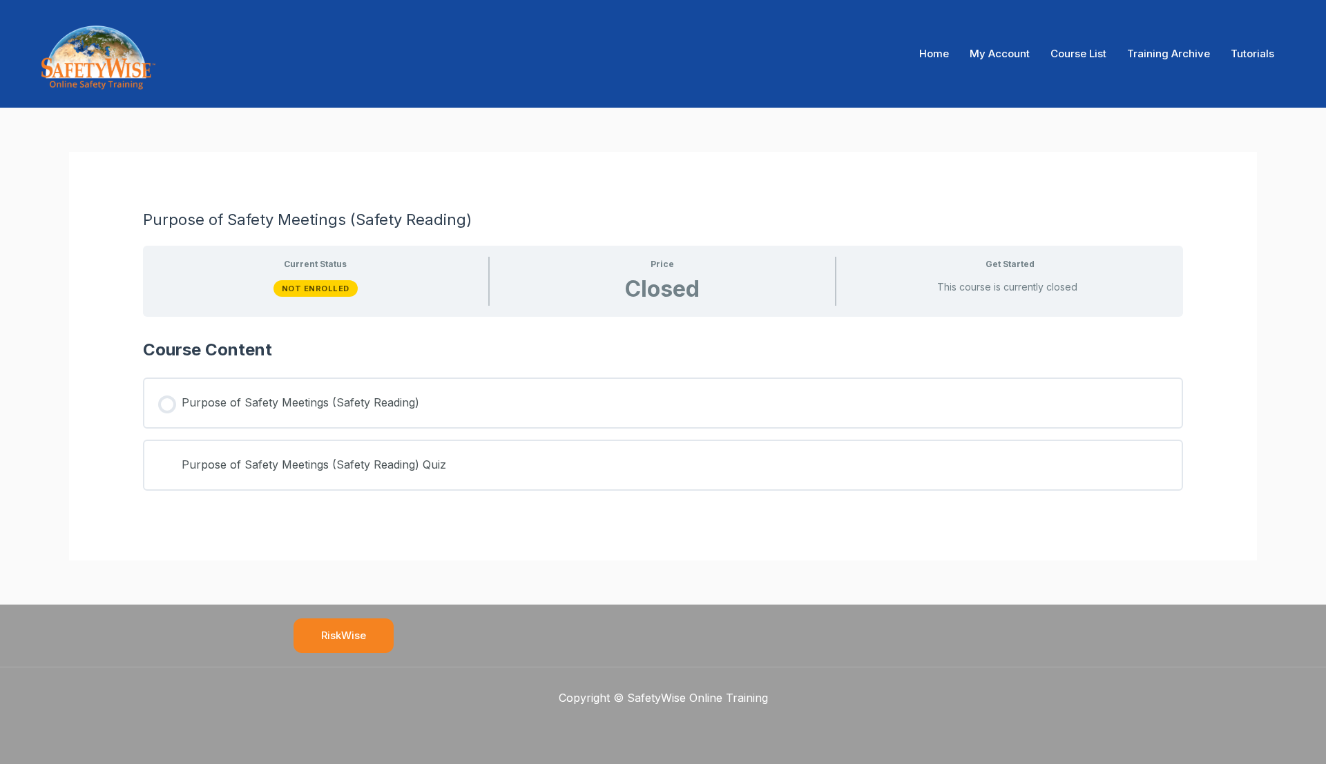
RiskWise (343, 635)
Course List (1078, 53)
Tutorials (1252, 53)
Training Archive (1168, 53)
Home (934, 53)
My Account (1000, 53)
